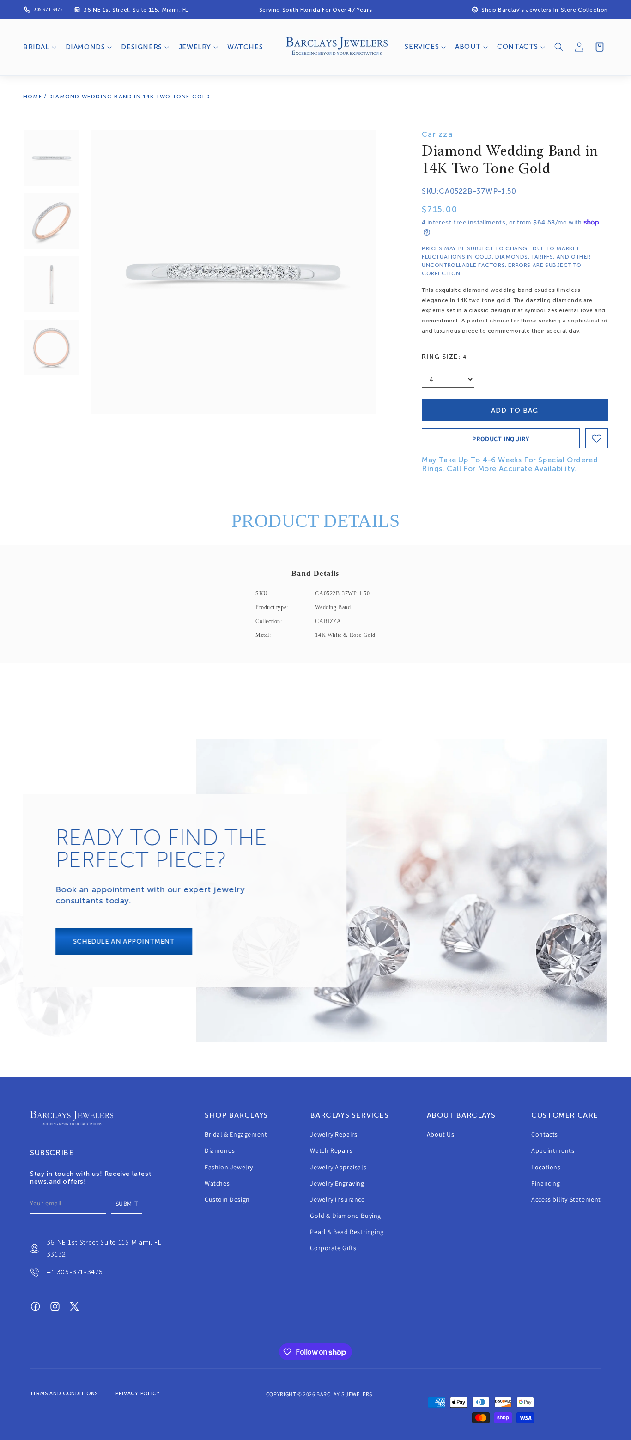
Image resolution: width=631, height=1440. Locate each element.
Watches (217, 1183)
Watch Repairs (331, 1151)
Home (32, 96)
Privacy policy (137, 1394)
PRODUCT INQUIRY (500, 439)
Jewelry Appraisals (338, 1167)
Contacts (544, 1134)
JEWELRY (194, 47)
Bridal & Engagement (236, 1134)
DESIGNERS (141, 47)
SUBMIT (126, 1203)
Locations (545, 1167)
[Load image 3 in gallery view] (51, 284)
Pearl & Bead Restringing (346, 1232)
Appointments (552, 1151)
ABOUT (468, 46)
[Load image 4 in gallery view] (51, 347)
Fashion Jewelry (229, 1167)
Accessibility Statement (566, 1199)
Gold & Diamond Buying (345, 1215)
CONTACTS (517, 46)
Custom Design (227, 1199)
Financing (545, 1183)
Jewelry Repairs (333, 1134)
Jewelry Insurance (337, 1199)
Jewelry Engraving (337, 1183)
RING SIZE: (444, 357)
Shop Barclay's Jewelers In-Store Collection (544, 9)
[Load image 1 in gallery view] (51, 158)
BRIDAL (36, 47)
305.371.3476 (48, 9)
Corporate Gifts (333, 1248)
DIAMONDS (85, 47)
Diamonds (220, 1151)
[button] (39, 47)
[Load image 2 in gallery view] (51, 221)
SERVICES (422, 46)
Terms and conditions (64, 1394)
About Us (441, 1134)
